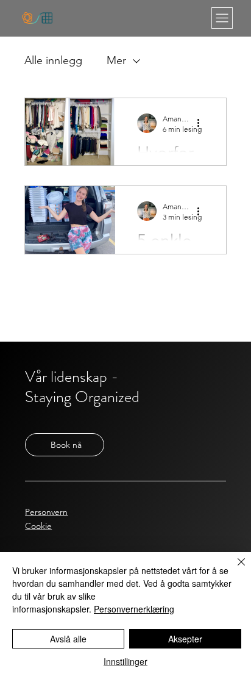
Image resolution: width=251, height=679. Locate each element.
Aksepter (185, 639)
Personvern (46, 511)
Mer (116, 60)
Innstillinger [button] (125, 661)
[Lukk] (234, 569)
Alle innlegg (53, 60)
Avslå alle (68, 639)
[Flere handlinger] (202, 123)
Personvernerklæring (134, 609)
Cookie (38, 525)
